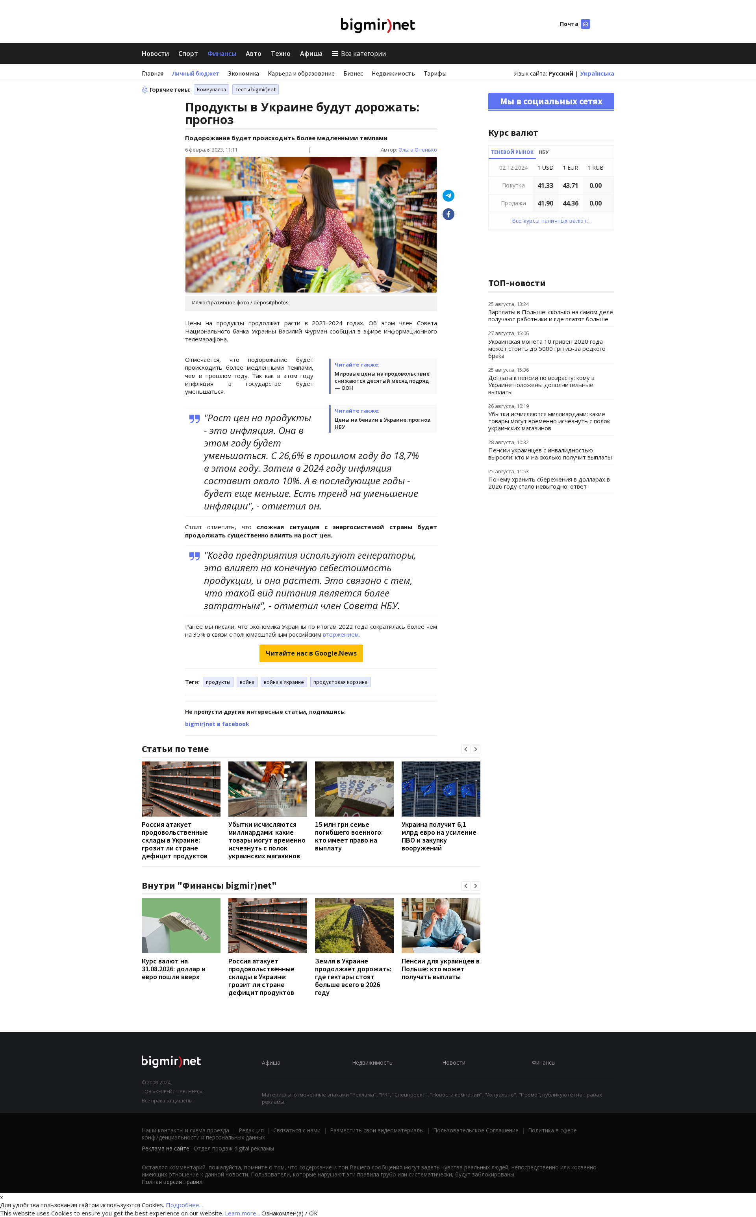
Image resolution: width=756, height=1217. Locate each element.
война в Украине (284, 681)
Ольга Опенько (417, 149)
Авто (253, 53)
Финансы (222, 53)
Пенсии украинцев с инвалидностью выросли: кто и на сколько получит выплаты (550, 453)
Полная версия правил (172, 1182)
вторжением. (341, 634)
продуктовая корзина (340, 681)
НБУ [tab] (543, 152)
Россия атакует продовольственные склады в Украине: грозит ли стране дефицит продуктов (175, 840)
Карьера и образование (301, 73)
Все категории (363, 53)
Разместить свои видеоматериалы (377, 1130)
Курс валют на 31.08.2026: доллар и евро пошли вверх (174, 968)
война (247, 681)
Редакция (251, 1130)
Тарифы (435, 73)
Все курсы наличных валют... (551, 220)
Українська (597, 73)
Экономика (243, 73)
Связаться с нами (297, 1130)
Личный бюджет (195, 73)
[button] (466, 749)
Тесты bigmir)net (255, 89)
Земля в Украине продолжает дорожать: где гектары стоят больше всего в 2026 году (353, 976)
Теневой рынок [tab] (512, 152)
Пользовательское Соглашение (476, 1130)
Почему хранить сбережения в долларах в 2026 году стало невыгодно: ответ (549, 482)
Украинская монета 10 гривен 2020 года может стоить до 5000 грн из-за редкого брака (547, 348)
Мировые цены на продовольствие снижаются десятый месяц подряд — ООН (382, 380)
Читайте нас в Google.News (311, 653)
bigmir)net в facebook (217, 724)
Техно (281, 53)
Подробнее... (184, 1205)
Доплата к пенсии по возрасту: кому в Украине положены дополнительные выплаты (541, 385)
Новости (155, 53)
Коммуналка (211, 89)
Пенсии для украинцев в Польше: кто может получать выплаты (441, 968)
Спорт (188, 53)
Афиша (311, 53)
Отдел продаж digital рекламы (234, 1148)
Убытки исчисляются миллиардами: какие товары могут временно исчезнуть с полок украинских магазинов (267, 840)
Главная (152, 73)
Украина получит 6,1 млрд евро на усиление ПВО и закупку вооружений (439, 836)
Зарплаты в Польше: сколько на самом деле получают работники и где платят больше (550, 315)
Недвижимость (393, 73)
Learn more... (242, 1213)
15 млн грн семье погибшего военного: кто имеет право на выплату (349, 836)
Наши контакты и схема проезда (185, 1130)
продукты (218, 681)
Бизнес (353, 73)
